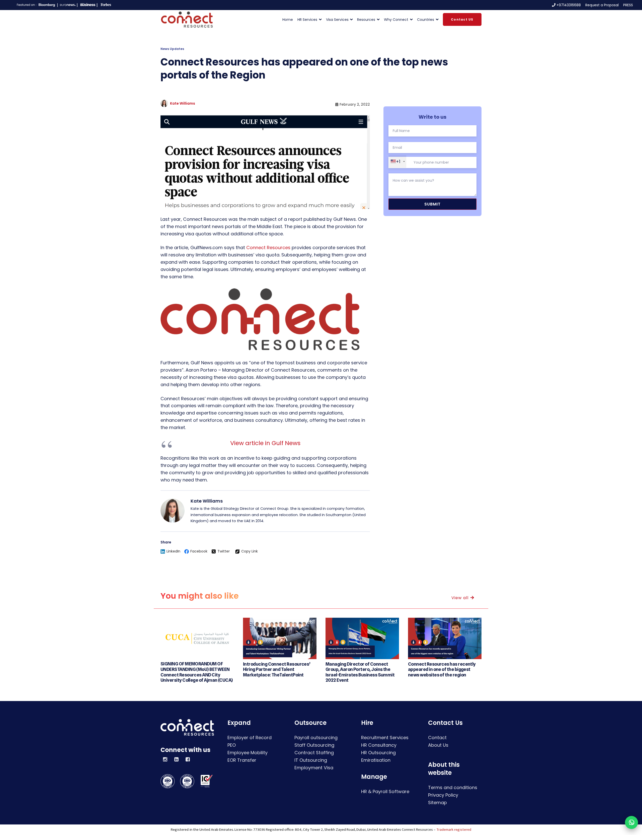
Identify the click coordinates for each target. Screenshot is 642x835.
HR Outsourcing (378, 752)
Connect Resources (268, 247)
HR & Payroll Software (385, 791)
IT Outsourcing (310, 760)
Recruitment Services (385, 737)
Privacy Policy (443, 795)
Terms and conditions (452, 787)
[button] (319, 19)
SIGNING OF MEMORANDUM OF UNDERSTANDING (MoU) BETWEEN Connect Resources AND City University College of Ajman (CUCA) (196, 672)
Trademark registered (453, 829)
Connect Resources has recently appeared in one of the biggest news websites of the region (442, 669)
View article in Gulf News (265, 443)
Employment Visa (313, 767)
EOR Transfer (241, 760)
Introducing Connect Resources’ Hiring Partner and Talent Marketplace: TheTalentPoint (276, 669)
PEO (231, 745)
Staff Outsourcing (314, 745)
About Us (438, 745)
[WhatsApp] (631, 822)
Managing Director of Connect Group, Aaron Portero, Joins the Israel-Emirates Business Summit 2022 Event (360, 672)
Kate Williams (182, 103)
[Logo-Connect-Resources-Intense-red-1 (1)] (186, 19)
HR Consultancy (378, 745)
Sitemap (437, 802)
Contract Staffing (314, 752)
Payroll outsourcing (316, 737)
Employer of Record (249, 737)
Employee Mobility (247, 752)
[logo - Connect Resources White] (187, 727)
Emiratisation (375, 760)
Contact (437, 737)
